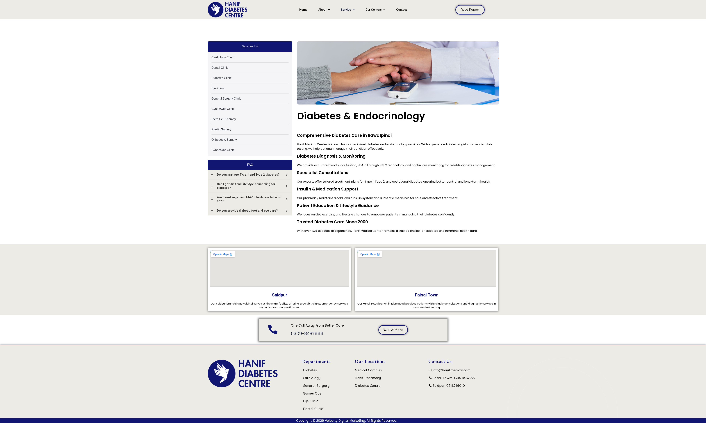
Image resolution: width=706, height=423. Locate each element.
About (322, 9)
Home (303, 9)
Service (346, 9)
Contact (401, 9)
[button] (324, 10)
